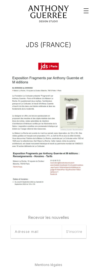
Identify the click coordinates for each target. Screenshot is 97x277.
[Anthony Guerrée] (48, 14)
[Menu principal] (86, 11)
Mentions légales (48, 265)
